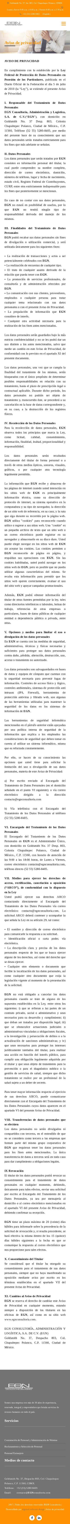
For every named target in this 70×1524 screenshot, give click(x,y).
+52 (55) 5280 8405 (31, 14)
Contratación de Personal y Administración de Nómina (30, 1440)
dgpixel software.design (33, 1509)
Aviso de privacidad (54, 1509)
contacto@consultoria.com (33, 1492)
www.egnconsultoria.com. (20, 1319)
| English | (46, 14)
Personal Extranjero (14, 1453)
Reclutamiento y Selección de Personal (23, 1446)
